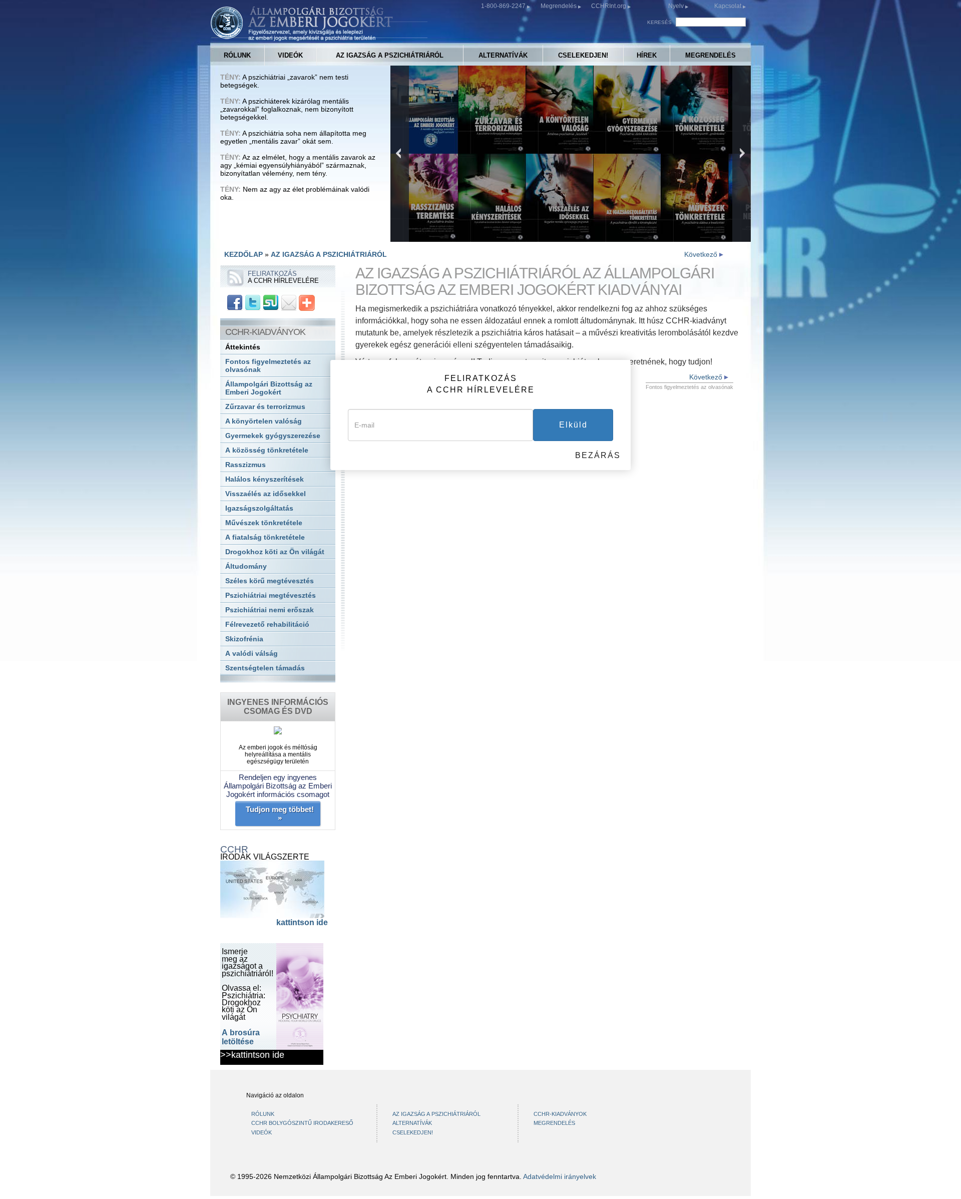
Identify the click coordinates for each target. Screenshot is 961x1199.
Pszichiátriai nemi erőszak (269, 610)
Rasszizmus (245, 465)
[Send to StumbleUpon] (271, 302)
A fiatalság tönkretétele (265, 537)
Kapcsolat (728, 6)
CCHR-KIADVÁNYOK (560, 1114)
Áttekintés (242, 347)
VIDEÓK (290, 55)
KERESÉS (659, 22)
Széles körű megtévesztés (269, 581)
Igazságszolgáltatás (259, 508)
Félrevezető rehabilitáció (267, 624)
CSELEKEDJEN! (583, 55)
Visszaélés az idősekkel (265, 494)
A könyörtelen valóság (263, 421)
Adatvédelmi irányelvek (559, 1176)
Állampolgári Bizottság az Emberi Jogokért (268, 388)
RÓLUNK (237, 55)
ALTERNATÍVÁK (503, 55)
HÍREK (647, 55)
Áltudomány (246, 566)
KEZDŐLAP (243, 254)
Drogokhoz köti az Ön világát (274, 552)
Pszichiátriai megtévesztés (270, 595)
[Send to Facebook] (235, 302)
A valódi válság (251, 653)
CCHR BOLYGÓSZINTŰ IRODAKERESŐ (302, 1123)
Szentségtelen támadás (265, 668)
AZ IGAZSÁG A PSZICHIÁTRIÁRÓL (389, 55)
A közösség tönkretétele (266, 450)
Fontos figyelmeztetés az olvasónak (268, 365)
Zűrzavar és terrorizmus (265, 407)
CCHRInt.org (609, 6)
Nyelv (676, 6)
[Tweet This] (253, 302)
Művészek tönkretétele (263, 523)
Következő (701, 254)
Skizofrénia (244, 639)
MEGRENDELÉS (710, 55)
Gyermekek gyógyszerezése (272, 436)
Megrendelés (559, 6)
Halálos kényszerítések (264, 479)
